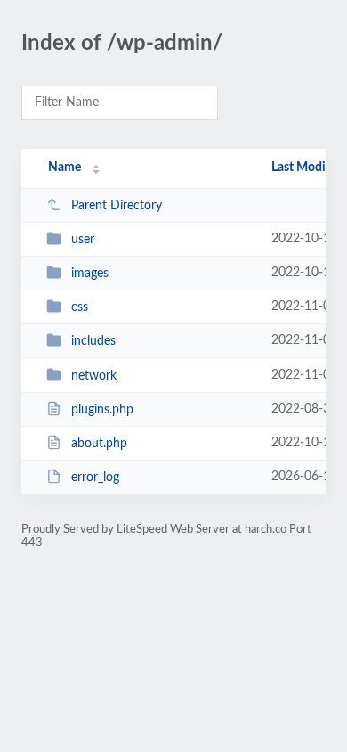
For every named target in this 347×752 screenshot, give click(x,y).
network (94, 376)
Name (64, 167)
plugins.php (102, 410)
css (79, 307)
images (90, 273)
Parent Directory (116, 206)
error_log (95, 477)
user (82, 239)
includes (93, 341)
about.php (99, 443)
